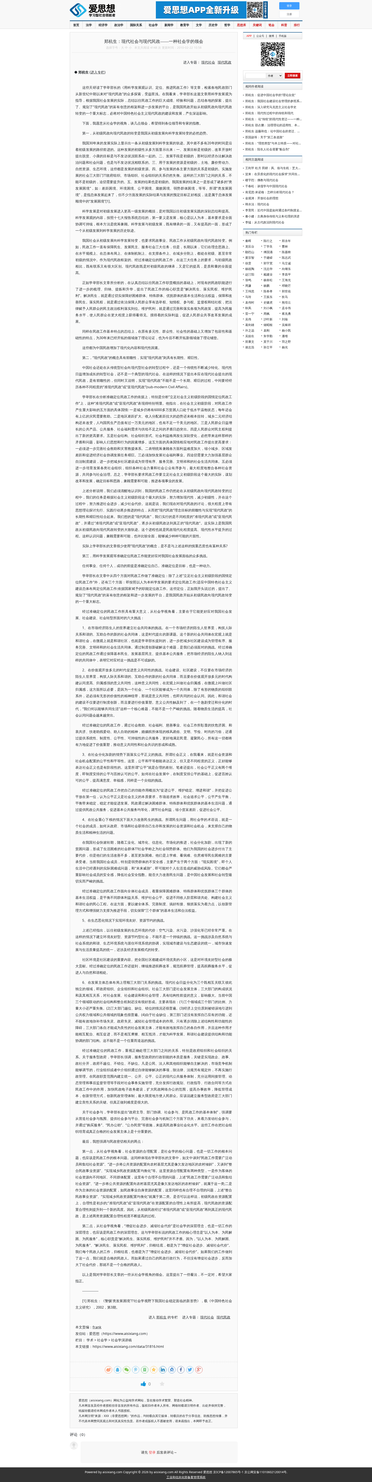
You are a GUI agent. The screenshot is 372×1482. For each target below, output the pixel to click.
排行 (297, 25)
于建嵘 (268, 258)
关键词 (257, 25)
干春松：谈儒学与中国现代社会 (266, 186)
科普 (284, 25)
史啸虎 (268, 302)
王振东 (268, 297)
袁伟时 (249, 302)
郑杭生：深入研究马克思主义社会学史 (270, 107)
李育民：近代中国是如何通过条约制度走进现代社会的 (281, 210)
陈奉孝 (268, 291)
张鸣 (248, 280)
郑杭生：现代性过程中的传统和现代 (269, 113)
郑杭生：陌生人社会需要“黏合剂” (267, 149)
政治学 (118, 25)
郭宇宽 (268, 263)
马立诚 (286, 263)
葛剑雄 (249, 325)
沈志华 (268, 269)
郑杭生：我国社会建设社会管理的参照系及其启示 (278, 101)
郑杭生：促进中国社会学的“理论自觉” (270, 95)
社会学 (153, 25)
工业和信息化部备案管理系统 (186, 1477)
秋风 (248, 308)
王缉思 (249, 291)
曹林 (285, 246)
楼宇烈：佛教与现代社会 (261, 180)
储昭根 (268, 325)
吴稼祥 (286, 325)
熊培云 (286, 302)
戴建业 (268, 274)
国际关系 (136, 25)
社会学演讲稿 (121, 1340)
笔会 (271, 25)
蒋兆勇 (286, 314)
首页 (76, 25)
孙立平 (268, 347)
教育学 (184, 25)
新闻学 (169, 25)
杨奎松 (268, 280)
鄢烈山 (249, 252)
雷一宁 (249, 314)
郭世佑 (286, 291)
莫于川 (268, 342)
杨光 (285, 347)
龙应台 (249, 246)
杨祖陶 (249, 269)
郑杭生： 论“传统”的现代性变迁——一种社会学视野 (280, 119)
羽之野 (286, 342)
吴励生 (249, 336)
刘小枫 (268, 308)
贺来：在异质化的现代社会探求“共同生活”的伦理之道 (281, 174)
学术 (90, 1340)
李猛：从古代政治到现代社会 (264, 222)
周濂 (248, 286)
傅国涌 (268, 252)
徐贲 (248, 263)
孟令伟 (286, 308)
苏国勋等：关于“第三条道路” (264, 137)
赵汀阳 (249, 274)
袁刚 (267, 330)
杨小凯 (286, 330)
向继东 (286, 269)
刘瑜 (285, 319)
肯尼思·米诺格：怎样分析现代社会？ (269, 192)
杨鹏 (267, 286)
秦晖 (248, 241)
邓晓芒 (286, 286)
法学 (89, 25)
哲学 (227, 25)
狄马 (285, 297)
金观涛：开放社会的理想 (261, 198)
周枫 (267, 314)
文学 (199, 25)
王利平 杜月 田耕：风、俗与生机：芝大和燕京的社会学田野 (285, 168)
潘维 (285, 336)
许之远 (249, 330)
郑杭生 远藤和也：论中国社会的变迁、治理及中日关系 (281, 131)
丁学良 (268, 246)
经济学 (103, 25)
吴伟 (248, 319)
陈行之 (268, 241)
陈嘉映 (286, 252)
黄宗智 (249, 258)
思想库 (241, 25)
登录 (152, 1452)
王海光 (286, 280)
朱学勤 (268, 336)
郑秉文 (249, 342)
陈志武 (286, 258)
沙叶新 (268, 319)
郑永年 (286, 241)
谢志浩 (249, 347)
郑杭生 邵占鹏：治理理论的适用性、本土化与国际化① (282, 125)
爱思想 (104, 10)
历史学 (213, 25)
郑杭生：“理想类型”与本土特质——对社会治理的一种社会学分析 (288, 143)
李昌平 (286, 274)
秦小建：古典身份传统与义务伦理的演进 (272, 216)
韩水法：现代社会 (257, 204)
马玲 (248, 297)
